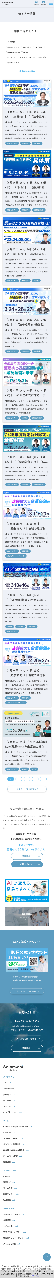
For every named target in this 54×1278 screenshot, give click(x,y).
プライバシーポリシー (12, 1232)
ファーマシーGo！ (11, 1138)
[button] (50, 3)
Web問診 (7, 1200)
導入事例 (7, 1100)
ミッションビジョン (11, 1214)
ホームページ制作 (10, 1156)
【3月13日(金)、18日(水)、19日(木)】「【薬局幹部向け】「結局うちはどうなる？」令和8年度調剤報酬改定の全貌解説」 (26, 460)
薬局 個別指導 (14, 52)
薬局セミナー (14, 47)
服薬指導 (25, 280)
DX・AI (32, 57)
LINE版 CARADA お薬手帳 (13, 1150)
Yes (33, 1276)
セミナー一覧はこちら (26, 789)
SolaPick (7, 1132)
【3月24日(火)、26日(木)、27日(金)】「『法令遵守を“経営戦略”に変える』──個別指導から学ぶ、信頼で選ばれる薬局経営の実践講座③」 (26, 322)
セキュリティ (8, 1226)
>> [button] (43, 779)
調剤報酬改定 (39, 210)
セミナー (7, 1106)
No (37, 1276)
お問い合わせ (43, 3)
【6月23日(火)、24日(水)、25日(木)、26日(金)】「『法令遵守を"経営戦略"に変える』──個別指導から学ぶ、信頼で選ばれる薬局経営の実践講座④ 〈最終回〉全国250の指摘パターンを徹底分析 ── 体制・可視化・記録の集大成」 (27, 114)
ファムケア (7, 1188)
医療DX (26, 52)
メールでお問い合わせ (26, 1038)
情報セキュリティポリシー (14, 1238)
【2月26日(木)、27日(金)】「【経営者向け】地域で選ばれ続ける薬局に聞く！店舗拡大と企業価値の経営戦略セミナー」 (26, 673)
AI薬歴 (36, 280)
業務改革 (42, 57)
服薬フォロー (8, 1194)
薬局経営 (25, 143)
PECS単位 (27, 47)
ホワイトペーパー (10, 1112)
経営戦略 (25, 551)
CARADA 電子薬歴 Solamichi (15, 1126)
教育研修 (7, 1162)
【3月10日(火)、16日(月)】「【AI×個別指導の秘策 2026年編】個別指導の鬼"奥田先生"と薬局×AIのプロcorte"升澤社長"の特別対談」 (25, 598)
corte (34, 769)
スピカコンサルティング (16, 556)
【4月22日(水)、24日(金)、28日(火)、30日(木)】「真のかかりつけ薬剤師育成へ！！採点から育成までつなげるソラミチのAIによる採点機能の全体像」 (26, 252)
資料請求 (36, 3)
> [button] (35, 779)
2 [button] (18, 779)
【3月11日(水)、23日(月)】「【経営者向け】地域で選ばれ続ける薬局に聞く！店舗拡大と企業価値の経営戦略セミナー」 (26, 526)
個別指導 (37, 143)
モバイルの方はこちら (26, 991)
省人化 (43, 47)
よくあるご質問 (9, 1243)
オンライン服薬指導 (11, 1144)
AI (36, 47)
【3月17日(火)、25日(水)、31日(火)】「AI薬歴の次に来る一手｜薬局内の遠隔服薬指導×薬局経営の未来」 (26, 393)
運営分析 (7, 1182)
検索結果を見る (28, 71)
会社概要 (7, 1220)
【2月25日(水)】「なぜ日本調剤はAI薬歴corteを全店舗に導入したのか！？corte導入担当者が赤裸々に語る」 (26, 744)
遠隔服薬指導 (37, 418)
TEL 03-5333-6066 (27, 1020)
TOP (5, 1082)
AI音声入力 (7, 1176)
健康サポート (14, 62)
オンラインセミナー (16, 57)
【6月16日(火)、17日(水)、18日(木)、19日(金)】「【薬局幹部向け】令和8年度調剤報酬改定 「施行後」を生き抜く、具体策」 (26, 185)
